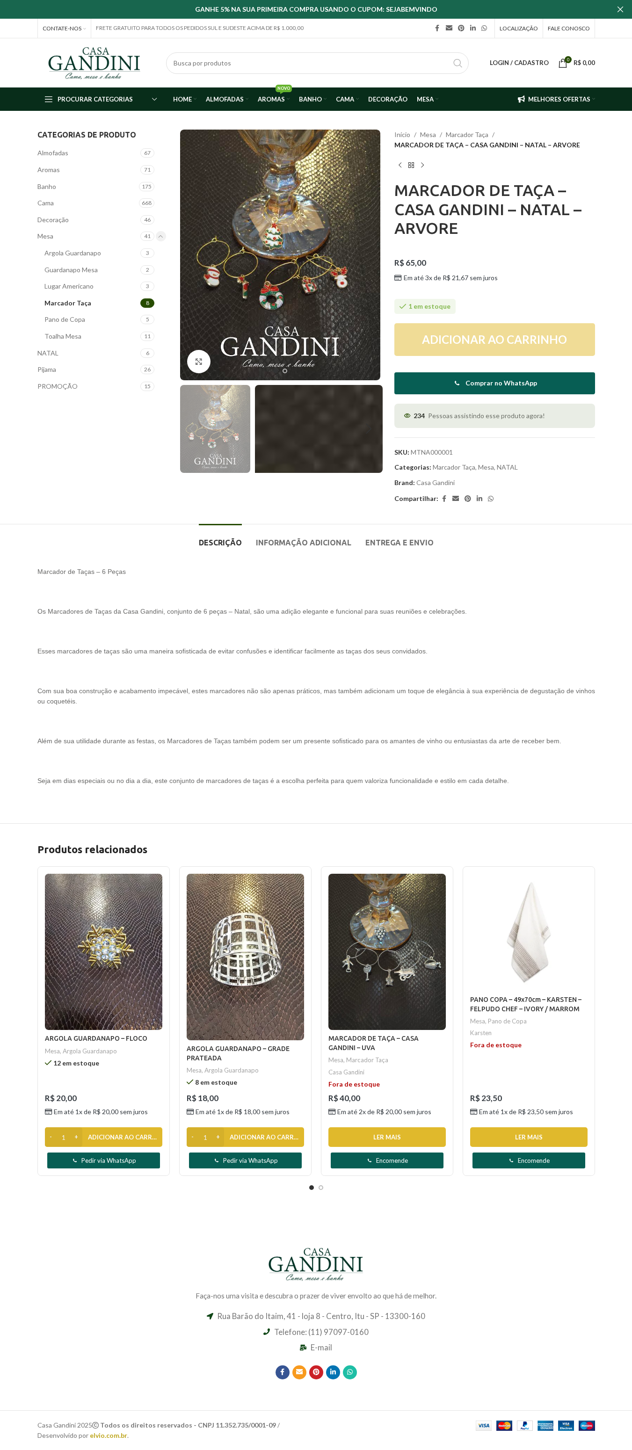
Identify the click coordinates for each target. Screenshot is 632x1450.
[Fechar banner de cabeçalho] (620, 9)
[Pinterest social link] (461, 28)
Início (402, 134)
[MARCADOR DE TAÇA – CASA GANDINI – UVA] (387, 952)
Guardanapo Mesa (71, 270)
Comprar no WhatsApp (501, 383)
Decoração (53, 220)
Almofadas (52, 153)
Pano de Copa (64, 319)
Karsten (481, 1033)
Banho (46, 186)
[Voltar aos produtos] (411, 165)
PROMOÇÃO (57, 386)
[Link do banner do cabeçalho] (316, 9)
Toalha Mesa (62, 336)
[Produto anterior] (400, 165)
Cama (45, 203)
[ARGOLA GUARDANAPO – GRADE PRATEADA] (245, 957)
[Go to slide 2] (285, 371)
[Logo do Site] (94, 62)
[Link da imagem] (316, 1263)
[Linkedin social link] (473, 28)
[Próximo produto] (422, 165)
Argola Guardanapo (72, 253)
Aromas (48, 170)
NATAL (47, 353)
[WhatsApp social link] (484, 28)
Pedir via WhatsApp (108, 1160)
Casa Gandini (435, 482)
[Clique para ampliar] (199, 361)
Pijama (46, 369)
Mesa (45, 236)
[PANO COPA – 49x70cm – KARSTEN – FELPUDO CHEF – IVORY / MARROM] (529, 932)
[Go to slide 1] (275, 371)
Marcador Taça (67, 303)
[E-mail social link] (449, 28)
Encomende (392, 1160)
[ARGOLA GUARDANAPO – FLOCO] (103, 952)
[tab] (220, 538)
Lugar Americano (69, 286)
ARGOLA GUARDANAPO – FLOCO (96, 1038)
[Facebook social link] (437, 28)
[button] (191, 429)
